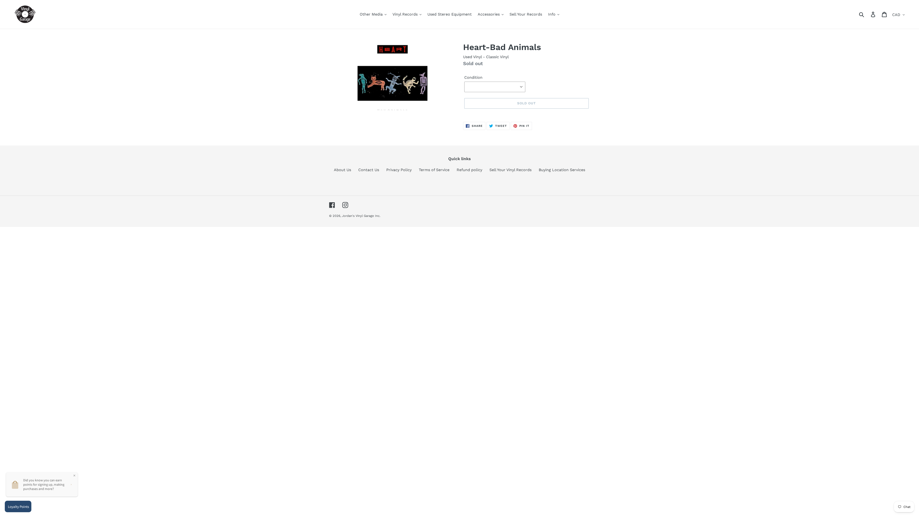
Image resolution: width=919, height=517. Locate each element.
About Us (342, 170)
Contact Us (368, 170)
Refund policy (469, 170)
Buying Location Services (562, 170)
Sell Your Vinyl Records (510, 170)
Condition (473, 77)
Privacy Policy (399, 170)
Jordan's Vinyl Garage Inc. (361, 216)
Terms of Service (434, 170)
